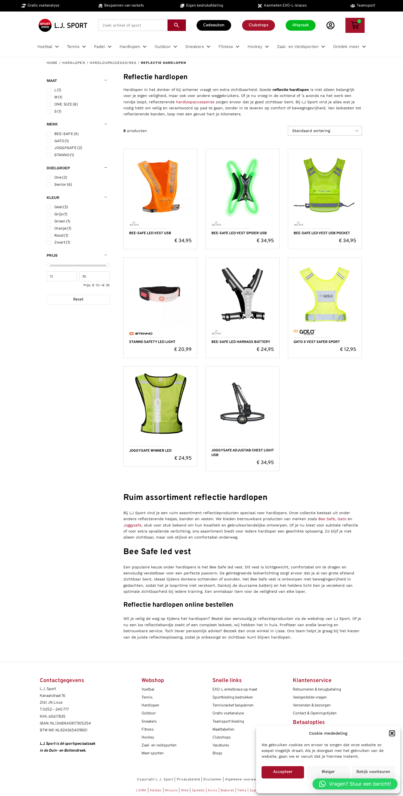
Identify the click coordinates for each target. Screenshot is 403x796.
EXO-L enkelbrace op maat (234, 689)
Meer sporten (152, 753)
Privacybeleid (188, 779)
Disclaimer (212, 779)
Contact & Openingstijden (315, 713)
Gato (341, 519)
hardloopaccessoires (195, 102)
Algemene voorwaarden (245, 779)
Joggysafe (132, 525)
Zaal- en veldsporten (159, 745)
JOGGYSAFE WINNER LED (150, 451)
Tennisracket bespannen (233, 705)
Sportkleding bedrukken (232, 697)
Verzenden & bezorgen (312, 705)
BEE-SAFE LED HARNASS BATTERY (240, 342)
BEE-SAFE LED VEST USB (150, 233)
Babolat (227, 790)
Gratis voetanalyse (228, 713)
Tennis (147, 697)
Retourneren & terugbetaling (317, 689)
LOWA (142, 790)
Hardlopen (73, 63)
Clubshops (221, 737)
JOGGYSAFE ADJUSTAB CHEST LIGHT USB (242, 452)
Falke (241, 790)
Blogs (217, 753)
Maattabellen (223, 729)
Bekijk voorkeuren (373, 772)
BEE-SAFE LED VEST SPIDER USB (239, 233)
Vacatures (220, 745)
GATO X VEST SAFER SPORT (317, 342)
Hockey (147, 737)
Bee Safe (326, 519)
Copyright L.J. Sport (155, 779)
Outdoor (148, 713)
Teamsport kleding (228, 721)
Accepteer (283, 772)
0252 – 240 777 (55, 709)
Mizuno (172, 790)
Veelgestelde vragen (310, 697)
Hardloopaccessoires (113, 63)
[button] (392, 733)
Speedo (198, 790)
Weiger (328, 772)
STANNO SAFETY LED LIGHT (152, 342)
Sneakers (149, 721)
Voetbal (147, 689)
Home (52, 63)
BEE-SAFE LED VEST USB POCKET (322, 233)
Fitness (147, 729)
